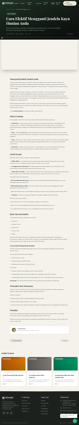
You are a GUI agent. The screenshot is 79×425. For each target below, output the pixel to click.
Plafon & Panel (25, 408)
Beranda (16, 3)
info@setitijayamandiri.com (69, 410)
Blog (53, 3)
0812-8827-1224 (66, 408)
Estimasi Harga (30, 3)
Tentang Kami (46, 3)
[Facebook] (7, 413)
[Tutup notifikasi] (76, 414)
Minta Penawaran (69, 3)
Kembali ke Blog (17, 340)
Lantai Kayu (25, 406)
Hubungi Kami (58, 3)
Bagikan (71, 34)
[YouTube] (11, 413)
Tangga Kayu (25, 411)
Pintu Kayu (24, 400)
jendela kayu (24, 132)
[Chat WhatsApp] (75, 421)
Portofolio (39, 3)
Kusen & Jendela (26, 403)
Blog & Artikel (44, 411)
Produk (22, 3)
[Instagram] (3, 413)
